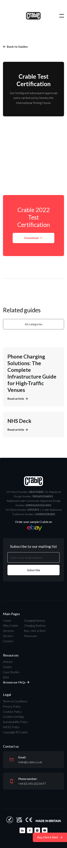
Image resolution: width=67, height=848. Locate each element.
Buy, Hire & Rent (35, 630)
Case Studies (11, 672)
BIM (6, 677)
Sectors (8, 636)
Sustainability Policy (15, 721)
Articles (8, 661)
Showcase (30, 636)
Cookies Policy (12, 711)
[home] (33, 15)
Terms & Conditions (15, 701)
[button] (61, 16)
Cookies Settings (13, 716)
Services (8, 630)
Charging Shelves (34, 620)
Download (33, 238)
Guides (7, 667)
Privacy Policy (12, 706)
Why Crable (10, 625)
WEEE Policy (11, 727)
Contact (8, 641)
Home (7, 620)
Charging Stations (35, 625)
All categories (33, 324)
